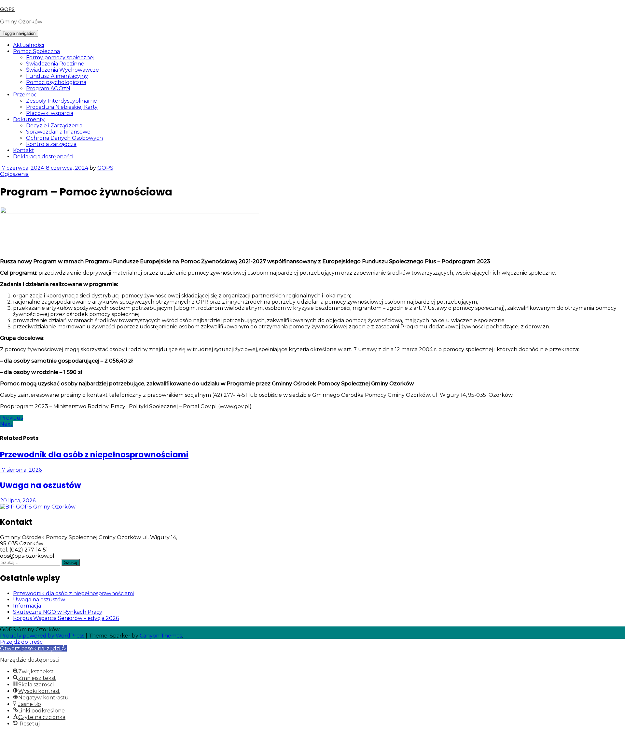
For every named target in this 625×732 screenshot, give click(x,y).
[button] (33, 648)
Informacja (27, 606)
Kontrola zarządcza (51, 144)
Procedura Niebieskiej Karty (62, 107)
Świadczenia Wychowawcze (62, 70)
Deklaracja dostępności (43, 156)
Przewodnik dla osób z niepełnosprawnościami (73, 593)
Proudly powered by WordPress (42, 636)
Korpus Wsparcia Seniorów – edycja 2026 (66, 618)
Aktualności (28, 45)
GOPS (7, 9)
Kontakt (23, 150)
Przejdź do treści (22, 642)
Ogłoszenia (14, 174)
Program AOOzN (48, 88)
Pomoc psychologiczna (56, 82)
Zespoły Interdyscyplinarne (61, 101)
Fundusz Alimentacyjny (57, 76)
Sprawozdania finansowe (58, 132)
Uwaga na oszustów (39, 599)
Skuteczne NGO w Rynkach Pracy (57, 612)
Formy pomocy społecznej (60, 57)
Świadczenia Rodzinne (55, 64)
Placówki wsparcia (49, 113)
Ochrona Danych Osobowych (64, 138)
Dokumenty (29, 119)
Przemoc (25, 95)
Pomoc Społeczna (36, 51)
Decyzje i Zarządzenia (54, 125)
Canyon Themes (161, 636)
